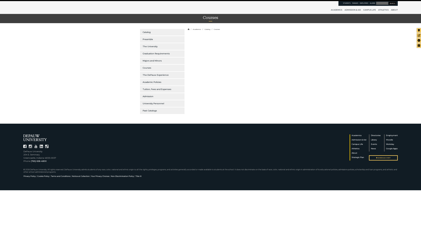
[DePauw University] (35, 137)
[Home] (188, 29)
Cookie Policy (43, 176)
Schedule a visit (384, 158)
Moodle (389, 140)
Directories (376, 135)
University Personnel (153, 103)
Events (374, 144)
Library (374, 140)
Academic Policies (152, 82)
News (373, 149)
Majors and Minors (152, 60)
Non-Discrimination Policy (122, 176)
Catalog (147, 32)
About (394, 10)
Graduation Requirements (156, 53)
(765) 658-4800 (39, 161)
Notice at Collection (81, 176)
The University (150, 46)
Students (347, 3)
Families (355, 3)
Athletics (383, 10)
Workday (390, 144)
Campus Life (369, 10)
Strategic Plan (358, 157)
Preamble (148, 39)
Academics (336, 10)
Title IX (138, 176)
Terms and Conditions (60, 176)
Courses (147, 68)
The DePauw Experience (156, 75)
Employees (364, 3)
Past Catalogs (150, 110)
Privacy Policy (29, 176)
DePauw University (35, 7)
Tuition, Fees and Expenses (157, 89)
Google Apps (392, 149)
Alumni (372, 3)
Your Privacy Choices (100, 176)
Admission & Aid (353, 10)
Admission (148, 96)
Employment (392, 135)
